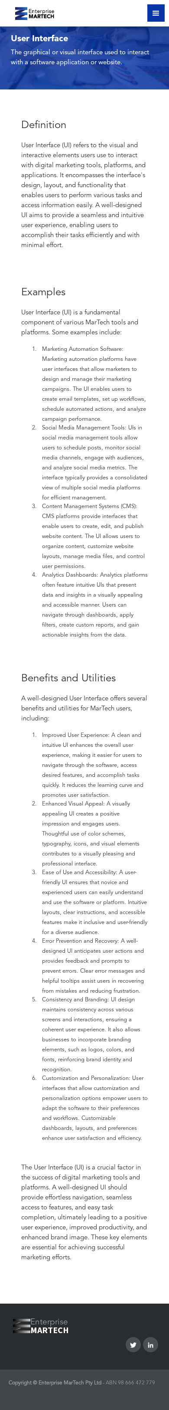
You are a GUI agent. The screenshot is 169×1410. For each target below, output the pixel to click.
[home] (29, 12)
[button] (156, 13)
